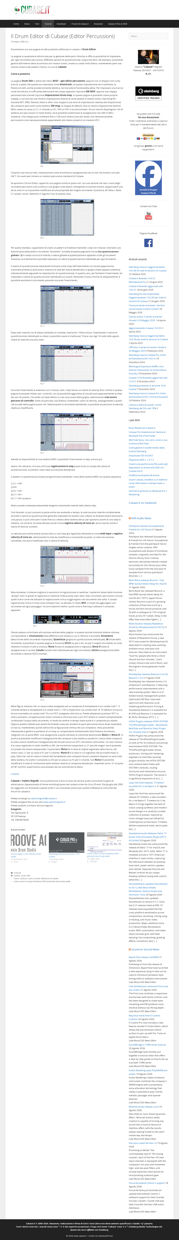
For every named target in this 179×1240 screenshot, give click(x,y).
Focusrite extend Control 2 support (147, 1182)
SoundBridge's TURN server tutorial (147, 1044)
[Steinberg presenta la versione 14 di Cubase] (66, 842)
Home (16, 23)
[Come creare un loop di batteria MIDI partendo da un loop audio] (104, 842)
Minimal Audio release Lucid (144, 1106)
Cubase (17, 875)
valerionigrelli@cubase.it (44, 798)
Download (61, 23)
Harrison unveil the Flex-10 (143, 1143)
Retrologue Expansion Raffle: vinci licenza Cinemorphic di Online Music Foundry (148, 370)
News (27, 23)
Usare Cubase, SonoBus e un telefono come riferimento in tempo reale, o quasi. (148, 483)
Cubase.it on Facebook (143, 503)
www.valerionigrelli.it (54, 801)
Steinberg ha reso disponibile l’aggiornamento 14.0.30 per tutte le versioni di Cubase (147, 297)
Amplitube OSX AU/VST (141, 455)
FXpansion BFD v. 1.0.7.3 (141, 459)
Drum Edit (25, 875)
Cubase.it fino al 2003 (117, 23)
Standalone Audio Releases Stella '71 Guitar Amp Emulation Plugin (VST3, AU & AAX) (148, 837)
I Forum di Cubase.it (80, 23)
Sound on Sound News (145, 949)
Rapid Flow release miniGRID (144, 957)
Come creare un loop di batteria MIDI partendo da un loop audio (103, 854)
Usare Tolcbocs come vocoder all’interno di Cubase (36, 878)
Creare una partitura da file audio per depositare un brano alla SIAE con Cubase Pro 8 (148, 467)
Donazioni (98, 23)
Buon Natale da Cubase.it (142, 427)
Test (37, 23)
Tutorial (47, 23)
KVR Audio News (141, 518)
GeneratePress (106, 1235)
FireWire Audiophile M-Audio (144, 475)
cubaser (15, 773)
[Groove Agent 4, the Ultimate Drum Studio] (28, 842)
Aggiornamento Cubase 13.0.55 (145, 328)
